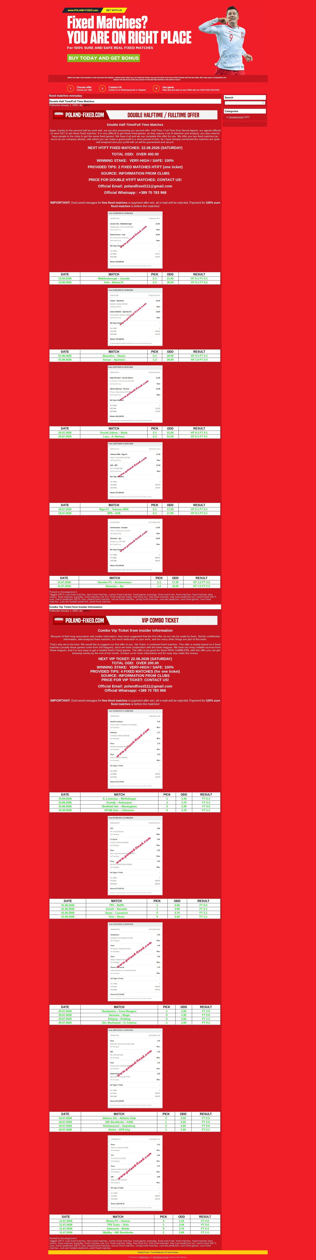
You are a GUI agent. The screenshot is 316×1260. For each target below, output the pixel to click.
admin (86, 105)
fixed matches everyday (70, 597)
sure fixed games (189, 599)
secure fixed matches (122, 599)
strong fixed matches (147, 599)
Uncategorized (67, 592)
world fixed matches (100, 601)
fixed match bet (166, 594)
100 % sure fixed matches (72, 594)
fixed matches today (121, 597)
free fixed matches (159, 597)
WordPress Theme (161, 1257)
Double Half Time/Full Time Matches (71, 101)
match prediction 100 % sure (70, 599)
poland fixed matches (98, 599)
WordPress (144, 1257)
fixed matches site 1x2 (97, 597)
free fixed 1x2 (140, 597)
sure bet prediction (169, 599)
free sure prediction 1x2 (182, 597)
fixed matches (183, 594)
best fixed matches (97, 594)
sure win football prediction (74, 601)
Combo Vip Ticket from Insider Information (75, 606)
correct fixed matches (120, 594)
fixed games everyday (145, 594)
